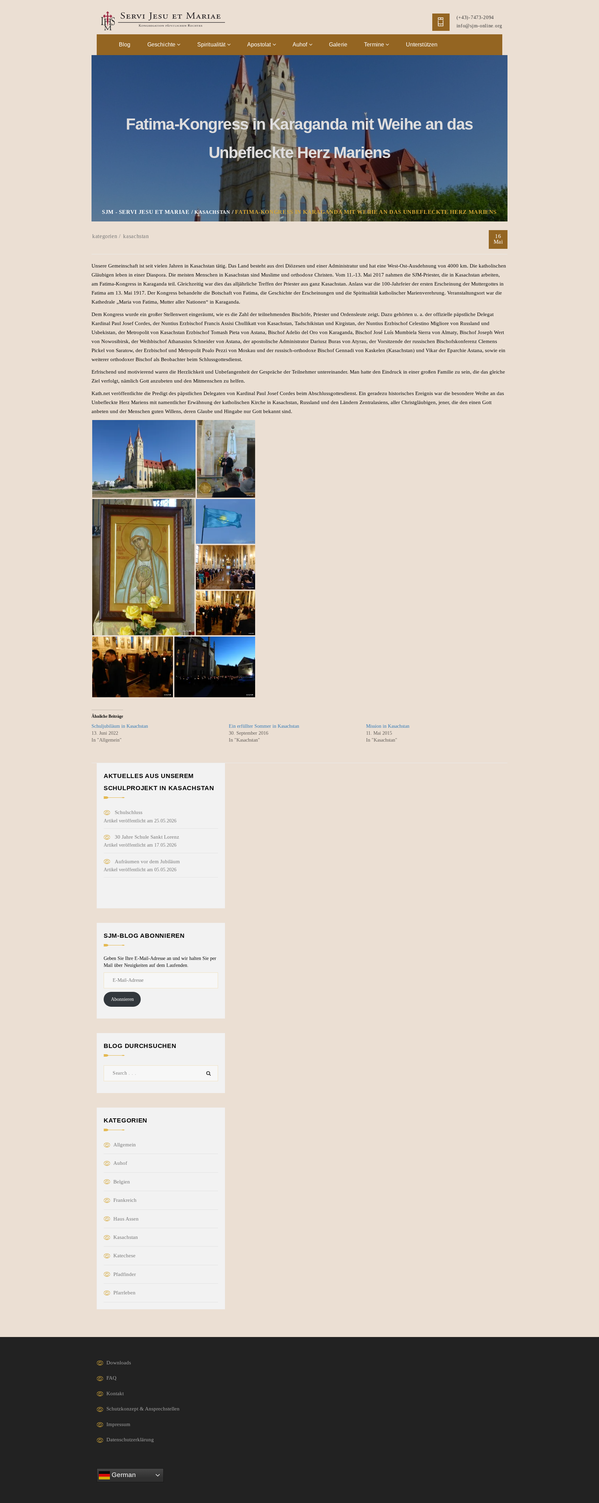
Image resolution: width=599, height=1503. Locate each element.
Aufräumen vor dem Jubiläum (147, 861)
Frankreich (125, 1200)
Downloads (118, 1362)
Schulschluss (128, 812)
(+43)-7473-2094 (475, 17)
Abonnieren (122, 999)
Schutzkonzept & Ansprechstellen (143, 1409)
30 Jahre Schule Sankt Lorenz (147, 837)
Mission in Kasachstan (387, 726)
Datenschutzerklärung (130, 1439)
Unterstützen (422, 44)
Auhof (301, 44)
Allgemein (124, 1144)
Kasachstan (136, 236)
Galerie (338, 44)
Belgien (121, 1182)
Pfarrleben (124, 1292)
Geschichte (162, 44)
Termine (374, 44)
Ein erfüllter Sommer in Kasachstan (264, 726)
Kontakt (115, 1393)
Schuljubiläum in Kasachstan (120, 726)
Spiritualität (212, 44)
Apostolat (259, 44)
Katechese (124, 1255)
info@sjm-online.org (479, 25)
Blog (125, 44)
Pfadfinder (124, 1274)
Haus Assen (126, 1219)
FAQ (111, 1378)
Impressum (118, 1424)
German (123, 1474)
